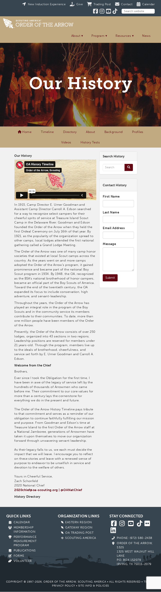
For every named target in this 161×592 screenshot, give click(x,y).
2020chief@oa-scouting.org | (37, 490)
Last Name (111, 212)
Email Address (114, 228)
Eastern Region (78, 522)
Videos (66, 142)
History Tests (90, 142)
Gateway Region (79, 527)
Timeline (47, 132)
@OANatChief (71, 490)
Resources (123, 36)
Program (97, 36)
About (75, 36)
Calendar (22, 522)
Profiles (137, 132)
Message (109, 244)
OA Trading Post (79, 533)
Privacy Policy (63, 585)
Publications (25, 550)
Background (113, 132)
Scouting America (80, 538)
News (146, 36)
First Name (111, 196)
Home (26, 132)
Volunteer (23, 561)
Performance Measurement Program (25, 541)
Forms (19, 556)
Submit (110, 277)
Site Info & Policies (93, 585)
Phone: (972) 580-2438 (134, 538)
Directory (70, 132)
